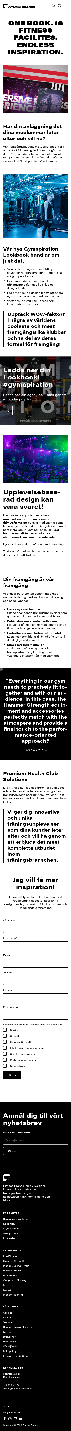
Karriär (7, 1331)
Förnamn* (9, 920)
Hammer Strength (14, 1261)
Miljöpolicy (9, 1351)
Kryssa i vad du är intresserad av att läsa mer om (32, 1024)
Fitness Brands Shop (15, 1356)
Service (7, 1322)
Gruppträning (11, 1233)
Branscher (9, 1336)
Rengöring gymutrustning (18, 1327)
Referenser (9, 1341)
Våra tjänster (10, 1346)
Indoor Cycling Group (16, 1265)
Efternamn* (10, 937)
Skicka (12, 1151)
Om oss (7, 1312)
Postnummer (11, 1007)
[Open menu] (66, 6)
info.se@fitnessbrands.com (17, 1388)
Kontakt (7, 1317)
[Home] (19, 6)
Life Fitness (10, 1256)
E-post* (7, 955)
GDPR (6, 1406)
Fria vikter (9, 1238)
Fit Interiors (10, 1275)
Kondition (9, 1223)
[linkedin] (15, 1418)
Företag (8, 989)
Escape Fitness (12, 1270)
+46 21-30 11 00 (11, 1385)
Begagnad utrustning (15, 1218)
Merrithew (9, 1285)
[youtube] (20, 1418)
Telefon (7, 972)
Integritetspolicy (11, 1412)
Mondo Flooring (13, 1294)
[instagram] (10, 1418)
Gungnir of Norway (15, 1280)
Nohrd (7, 1289)
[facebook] (4, 1418)
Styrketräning (11, 1228)
